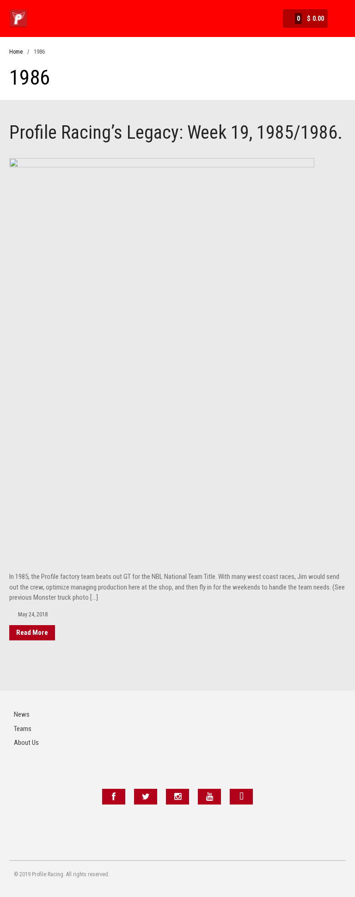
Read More (32, 632)
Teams (22, 729)
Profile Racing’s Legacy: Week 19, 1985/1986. (176, 132)
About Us (26, 742)
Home (16, 52)
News (22, 714)
